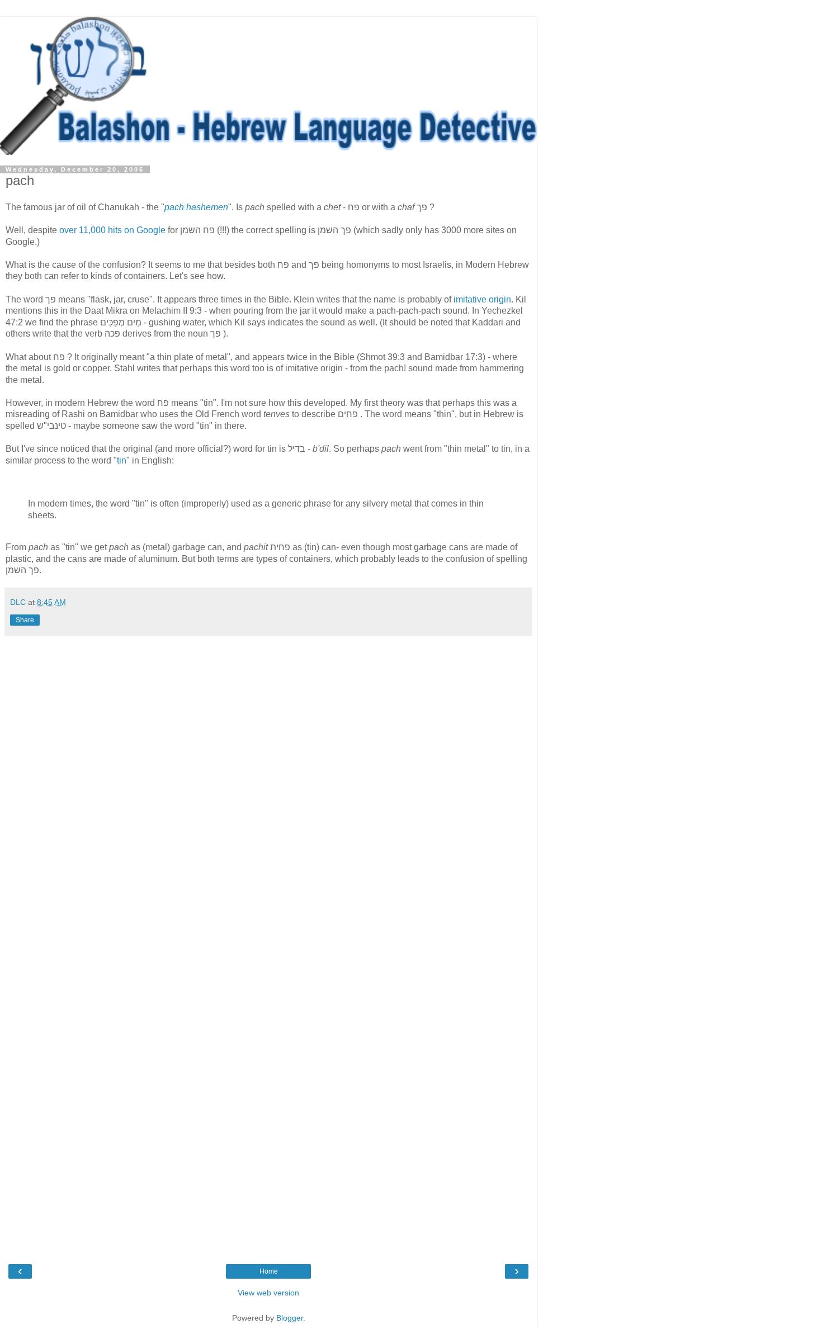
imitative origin (482, 299)
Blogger (289, 1317)
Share (25, 620)
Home (268, 1271)
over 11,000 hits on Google (112, 230)
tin (121, 460)
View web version (268, 1292)
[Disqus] (268, 793)
